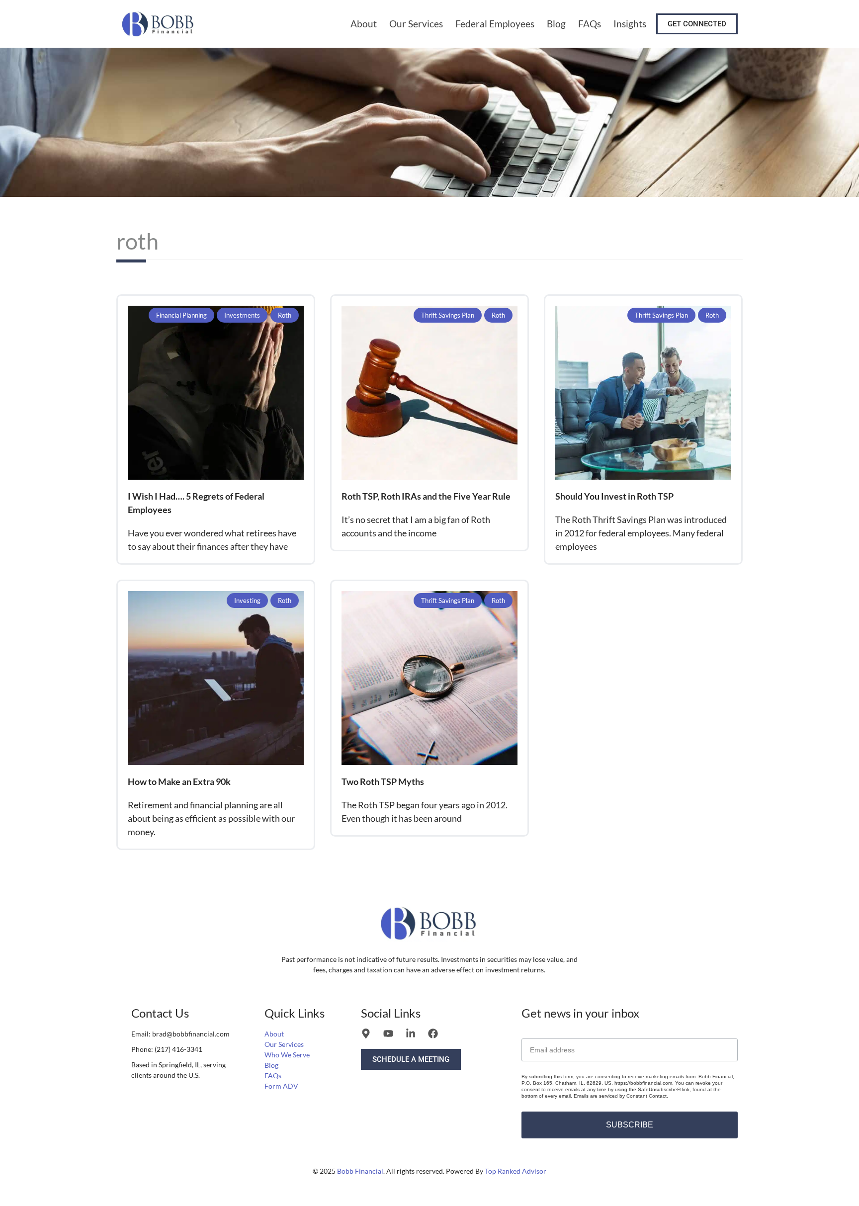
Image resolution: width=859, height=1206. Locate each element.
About (363, 23)
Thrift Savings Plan (447, 315)
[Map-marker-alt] (366, 1033)
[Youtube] (388, 1033)
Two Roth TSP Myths (383, 781)
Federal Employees (494, 23)
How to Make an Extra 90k (179, 781)
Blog (556, 23)
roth (284, 315)
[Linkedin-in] (411, 1033)
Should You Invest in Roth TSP (614, 496)
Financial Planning (181, 315)
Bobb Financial (360, 1171)
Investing (247, 600)
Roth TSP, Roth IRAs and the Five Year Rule (426, 496)
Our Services (416, 23)
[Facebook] (433, 1033)
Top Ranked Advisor (515, 1171)
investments (242, 315)
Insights (629, 23)
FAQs (589, 23)
